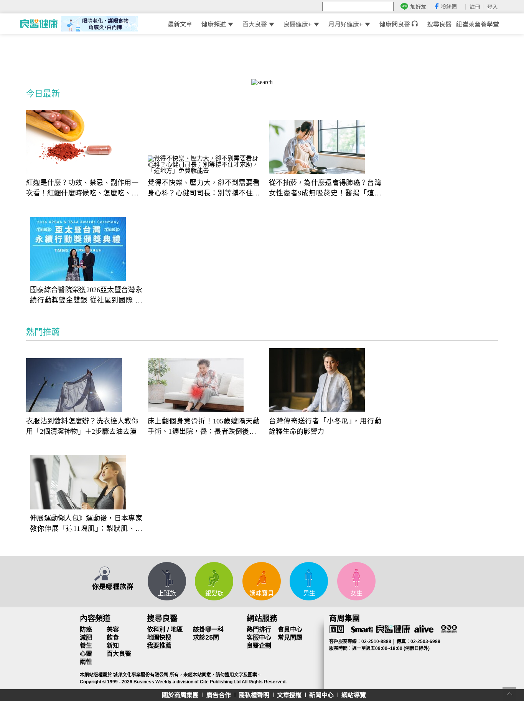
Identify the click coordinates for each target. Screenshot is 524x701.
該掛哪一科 (208, 629)
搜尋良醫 (439, 23)
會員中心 (290, 629)
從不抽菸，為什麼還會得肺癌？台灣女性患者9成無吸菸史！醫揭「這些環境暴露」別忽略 (325, 188)
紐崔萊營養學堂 (477, 23)
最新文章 (180, 23)
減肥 (86, 637)
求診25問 (206, 637)
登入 (492, 6)
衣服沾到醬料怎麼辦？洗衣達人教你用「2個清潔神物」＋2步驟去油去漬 (82, 426)
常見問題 (290, 637)
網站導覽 (353, 695)
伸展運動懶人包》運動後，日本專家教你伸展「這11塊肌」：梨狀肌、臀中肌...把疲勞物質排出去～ (86, 524)
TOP (509, 694)
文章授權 (289, 695)
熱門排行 (259, 629)
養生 (86, 645)
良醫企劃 (259, 645)
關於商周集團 (180, 695)
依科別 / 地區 (165, 629)
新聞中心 (321, 695)
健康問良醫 (395, 23)
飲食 (113, 637)
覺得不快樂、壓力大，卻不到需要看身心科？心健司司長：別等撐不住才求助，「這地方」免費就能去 (204, 188)
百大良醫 (254, 23)
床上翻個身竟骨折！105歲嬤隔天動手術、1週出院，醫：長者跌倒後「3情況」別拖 (204, 427)
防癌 (86, 629)
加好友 (418, 6)
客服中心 (259, 637)
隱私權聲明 (254, 695)
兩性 (86, 661)
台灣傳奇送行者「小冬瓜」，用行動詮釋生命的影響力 (325, 426)
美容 (113, 629)
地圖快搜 (159, 637)
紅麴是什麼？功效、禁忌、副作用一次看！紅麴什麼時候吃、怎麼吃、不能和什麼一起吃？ (82, 188)
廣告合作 (218, 695)
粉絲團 (449, 6)
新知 (113, 645)
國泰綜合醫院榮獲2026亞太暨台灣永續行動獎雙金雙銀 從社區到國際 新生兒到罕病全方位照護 (86, 296)
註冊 (475, 6)
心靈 (86, 653)
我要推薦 (159, 645)
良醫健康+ (297, 23)
